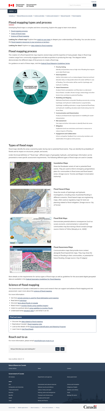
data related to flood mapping (41, 45)
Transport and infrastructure (45, 395)
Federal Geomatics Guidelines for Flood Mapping (43, 279)
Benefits (11, 395)
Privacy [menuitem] (57, 407)
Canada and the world (43, 398)
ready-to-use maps (44, 39)
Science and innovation (73, 384)
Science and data (39, 16)
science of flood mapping (43, 291)
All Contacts (12, 377)
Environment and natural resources (47, 384)
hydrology (23, 300)
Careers (69, 368)
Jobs (10, 384)
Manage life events (72, 395)
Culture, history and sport (44, 390)
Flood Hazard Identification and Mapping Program (48, 327)
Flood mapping (76, 16)
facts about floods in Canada (28, 303)
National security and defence (45, 387)
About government (72, 377)
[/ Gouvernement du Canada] (22, 5)
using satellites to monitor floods (41, 308)
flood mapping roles (35, 324)
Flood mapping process (19, 31)
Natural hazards (65, 16)
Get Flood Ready (27, 329)
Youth (68, 392)
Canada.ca (12, 16)
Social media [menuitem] (12, 407)
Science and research (52, 16)
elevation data (29, 311)
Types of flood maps (18, 34)
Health (10, 398)
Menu (11, 11)
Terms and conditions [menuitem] (47, 407)
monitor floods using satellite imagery (34, 305)
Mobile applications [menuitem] (23, 407)
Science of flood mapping (20, 36)
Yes (57, 349)
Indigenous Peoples (72, 387)
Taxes (10, 400)
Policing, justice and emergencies (46, 392)
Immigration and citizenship (16, 387)
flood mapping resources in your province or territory (30, 42)
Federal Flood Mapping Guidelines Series (55, 63)
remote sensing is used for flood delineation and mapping (38, 298)
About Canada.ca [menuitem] (35, 407)
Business (11, 392)
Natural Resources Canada (24, 16)
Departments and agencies (45, 377)
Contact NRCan (12, 368)
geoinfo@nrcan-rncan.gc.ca (44, 341)
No (62, 349)
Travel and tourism (13, 390)
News (39, 368)
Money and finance (43, 400)
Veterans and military (72, 390)
